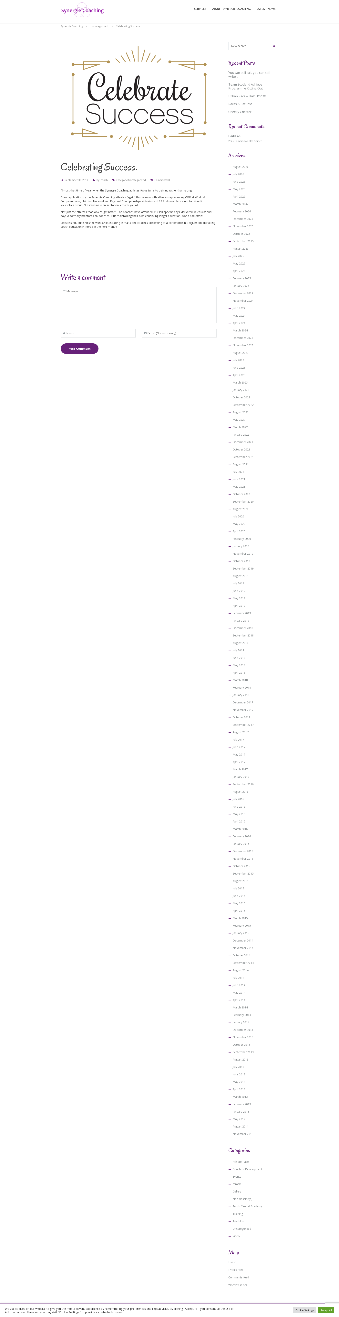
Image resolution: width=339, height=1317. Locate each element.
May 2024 (239, 315)
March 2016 (240, 829)
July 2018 (238, 650)
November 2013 (243, 1037)
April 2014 (239, 1000)
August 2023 (241, 353)
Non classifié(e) (242, 1199)
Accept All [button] (326, 1310)
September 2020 (243, 501)
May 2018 (239, 665)
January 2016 (241, 844)
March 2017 (240, 769)
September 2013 (243, 1052)
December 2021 (243, 442)
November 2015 (243, 858)
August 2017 (241, 732)
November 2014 (243, 948)
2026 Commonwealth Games (245, 141)
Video (236, 1236)
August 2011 (241, 1126)
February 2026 (242, 211)
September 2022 (243, 405)
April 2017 (239, 762)
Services (200, 9)
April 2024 (239, 323)
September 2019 (243, 568)
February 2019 (242, 613)
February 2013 (242, 1104)
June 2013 (239, 1074)
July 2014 (238, 977)
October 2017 (241, 717)
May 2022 (239, 420)
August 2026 (241, 167)
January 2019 (241, 620)
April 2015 (239, 911)
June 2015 (239, 896)
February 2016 (242, 836)
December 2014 (243, 940)
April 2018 (239, 672)
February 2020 (242, 539)
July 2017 (238, 739)
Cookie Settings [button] (304, 1310)
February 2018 (242, 687)
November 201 (242, 1134)
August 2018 (241, 643)
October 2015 (241, 866)
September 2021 (243, 457)
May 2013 (239, 1082)
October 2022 (241, 397)
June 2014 (239, 985)
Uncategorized (137, 180)
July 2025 (238, 256)
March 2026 (240, 204)
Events (237, 1176)
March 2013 (240, 1097)
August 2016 (241, 791)
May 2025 (239, 263)
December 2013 (243, 1030)
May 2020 (239, 524)
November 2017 (243, 710)
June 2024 (239, 308)
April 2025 (239, 271)
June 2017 (239, 747)
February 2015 (242, 925)
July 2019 (238, 583)
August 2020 (241, 509)
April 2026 (239, 196)
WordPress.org (237, 1285)
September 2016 (243, 784)
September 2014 (243, 963)
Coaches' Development (247, 1169)
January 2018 (241, 695)
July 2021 (238, 472)
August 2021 (241, 464)
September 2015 (243, 873)
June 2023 (239, 367)
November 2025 (243, 226)
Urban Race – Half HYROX (247, 96)
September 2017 (243, 725)
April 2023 (239, 375)
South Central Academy (247, 1206)
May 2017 (239, 754)
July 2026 (238, 174)
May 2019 (239, 598)
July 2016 (238, 799)
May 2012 (239, 1119)
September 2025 (243, 241)
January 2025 (241, 286)
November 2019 (243, 553)
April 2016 (239, 821)
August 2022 (241, 412)
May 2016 (239, 814)
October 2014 (241, 955)
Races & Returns (240, 104)
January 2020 (241, 546)
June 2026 (239, 181)
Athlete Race (241, 1162)
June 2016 (239, 806)
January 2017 (241, 777)
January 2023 (241, 390)
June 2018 (239, 658)
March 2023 (240, 382)
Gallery (237, 1191)
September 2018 (243, 635)
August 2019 (241, 576)
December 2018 (243, 628)
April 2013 (239, 1089)
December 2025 (243, 219)
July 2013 (238, 1067)
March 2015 (240, 918)
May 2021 (239, 486)
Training (238, 1214)
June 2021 (239, 479)
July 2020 (238, 516)
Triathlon (238, 1221)
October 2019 (241, 561)
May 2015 (239, 903)
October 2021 (241, 449)
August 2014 (241, 970)
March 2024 (240, 330)
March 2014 (240, 1007)
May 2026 (239, 189)
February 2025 (242, 278)
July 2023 (238, 360)
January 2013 (241, 1111)
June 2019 (239, 591)
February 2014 (242, 1015)
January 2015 (241, 933)
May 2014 (239, 992)
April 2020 (239, 531)
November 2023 (243, 345)
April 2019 (239, 605)
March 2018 (240, 680)
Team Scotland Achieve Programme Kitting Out (245, 86)
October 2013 (241, 1044)
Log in (232, 1262)
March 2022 (240, 427)
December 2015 (243, 851)
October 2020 (241, 494)
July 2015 (238, 888)
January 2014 (241, 1022)
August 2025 (241, 248)
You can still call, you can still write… (249, 74)
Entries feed (235, 1270)
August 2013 (241, 1059)
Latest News (266, 9)
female (237, 1184)
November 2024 (243, 300)
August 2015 (241, 881)
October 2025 (241, 234)
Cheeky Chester (240, 112)
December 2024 (243, 293)
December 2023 (243, 338)
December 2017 (243, 702)
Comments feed (238, 1277)
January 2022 (241, 434)
